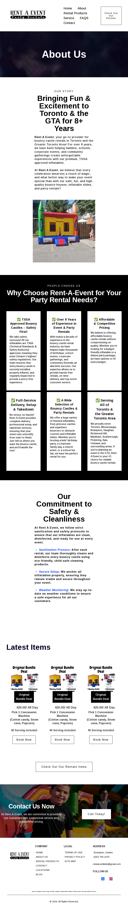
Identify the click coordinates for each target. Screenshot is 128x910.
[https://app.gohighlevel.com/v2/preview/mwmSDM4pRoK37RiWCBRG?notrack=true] (20, 856)
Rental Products (75, 13)
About (82, 8)
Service (69, 18)
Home (68, 8)
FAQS (84, 18)
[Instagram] (111, 879)
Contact (69, 23)
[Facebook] (103, 879)
